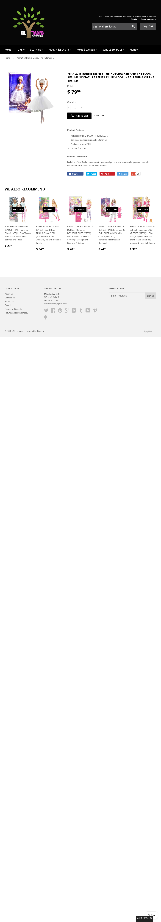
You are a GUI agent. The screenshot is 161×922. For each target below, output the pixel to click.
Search (8, 305)
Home (8, 49)
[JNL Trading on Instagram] (74, 311)
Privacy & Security (13, 309)
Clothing (36, 49)
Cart (150, 26)
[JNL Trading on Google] (67, 311)
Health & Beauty (59, 49)
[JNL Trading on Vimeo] (95, 311)
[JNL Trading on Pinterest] (60, 311)
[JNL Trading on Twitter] (46, 311)
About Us (9, 294)
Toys (19, 49)
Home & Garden (86, 49)
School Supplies (113, 49)
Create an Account (148, 19)
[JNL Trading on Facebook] (53, 311)
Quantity (71, 102)
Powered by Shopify (35, 331)
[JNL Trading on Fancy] (45, 318)
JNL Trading (17, 331)
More (133, 49)
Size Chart (9, 301)
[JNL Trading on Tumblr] (81, 311)
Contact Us (10, 298)
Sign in (134, 19)
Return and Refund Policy (16, 313)
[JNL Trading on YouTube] (88, 311)
